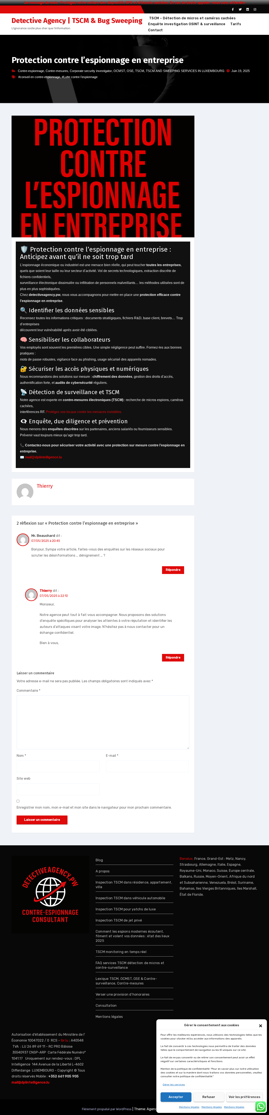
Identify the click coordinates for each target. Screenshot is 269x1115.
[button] (260, 1025)
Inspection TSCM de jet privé (119, 920)
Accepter (176, 1097)
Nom (21, 756)
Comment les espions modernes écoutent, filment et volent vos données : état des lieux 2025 (132, 936)
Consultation (106, 1006)
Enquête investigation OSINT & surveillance (186, 24)
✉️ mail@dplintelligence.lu (41, 457)
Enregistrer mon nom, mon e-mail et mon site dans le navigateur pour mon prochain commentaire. (94, 807)
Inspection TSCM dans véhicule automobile (130, 898)
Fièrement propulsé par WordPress (107, 1109)
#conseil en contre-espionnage (39, 77)
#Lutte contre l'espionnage (80, 77)
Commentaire (28, 691)
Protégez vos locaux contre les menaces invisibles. (84, 412)
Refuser (208, 1097)
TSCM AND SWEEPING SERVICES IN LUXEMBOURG (185, 71)
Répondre (173, 570)
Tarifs (235, 24)
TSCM (139, 71)
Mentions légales (189, 1107)
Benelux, (187, 859)
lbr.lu (64, 1040)
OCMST (119, 71)
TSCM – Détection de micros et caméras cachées (192, 18)
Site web (23, 778)
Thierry (45, 486)
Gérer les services (174, 1084)
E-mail (112, 756)
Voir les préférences (244, 1097)
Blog (99, 860)
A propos (103, 871)
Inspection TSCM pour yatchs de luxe (126, 909)
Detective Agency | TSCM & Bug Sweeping (77, 20)
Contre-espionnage (31, 71)
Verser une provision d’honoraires (123, 994)
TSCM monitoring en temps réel (121, 952)
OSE (130, 71)
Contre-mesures (57, 71)
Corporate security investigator (91, 71)
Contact (155, 30)
